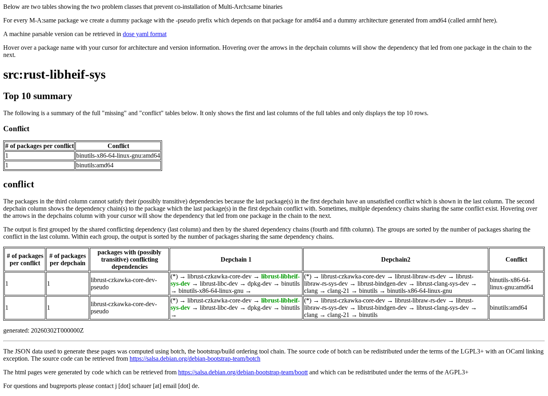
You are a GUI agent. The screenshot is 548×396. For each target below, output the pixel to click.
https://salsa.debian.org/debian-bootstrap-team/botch (195, 358)
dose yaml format (144, 33)
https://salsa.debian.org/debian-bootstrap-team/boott (243, 372)
